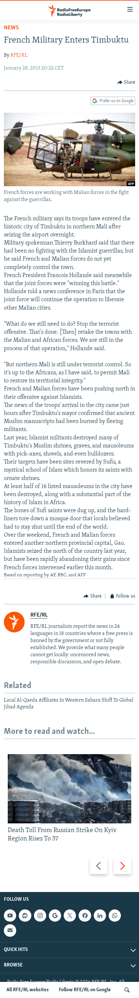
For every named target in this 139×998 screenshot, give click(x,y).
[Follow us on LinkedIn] (100, 915)
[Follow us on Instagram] (40, 915)
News (11, 28)
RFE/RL (18, 55)
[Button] (126, 82)
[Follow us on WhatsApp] (115, 915)
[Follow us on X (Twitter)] (70, 915)
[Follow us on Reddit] (25, 915)
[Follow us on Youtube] (10, 915)
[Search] (127, 990)
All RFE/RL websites (27, 990)
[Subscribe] (10, 931)
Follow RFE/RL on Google (85, 990)
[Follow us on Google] (55, 915)
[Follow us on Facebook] (85, 915)
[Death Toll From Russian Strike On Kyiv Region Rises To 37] (69, 788)
